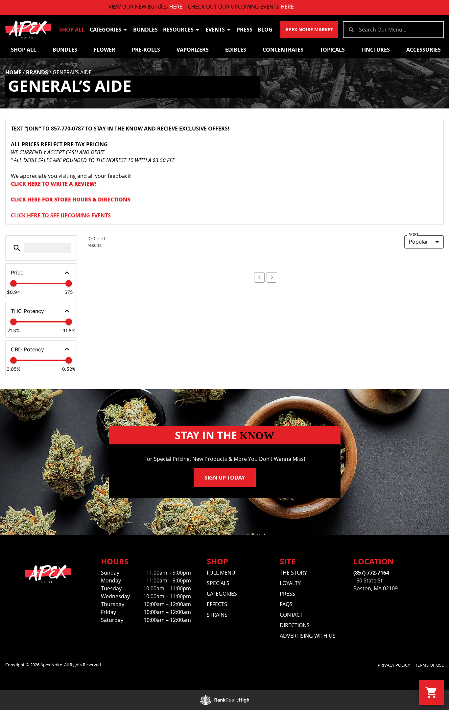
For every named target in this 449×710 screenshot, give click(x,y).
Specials (218, 583)
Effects (217, 604)
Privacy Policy (394, 665)
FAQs (286, 604)
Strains (217, 614)
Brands (37, 72)
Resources (178, 29)
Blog (265, 29)
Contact (291, 614)
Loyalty (290, 583)
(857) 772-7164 (371, 572)
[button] (17, 248)
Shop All (71, 29)
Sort (414, 234)
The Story (293, 572)
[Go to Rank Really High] (224, 700)
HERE (157, 6)
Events (215, 29)
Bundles (145, 29)
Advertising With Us (308, 635)
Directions (295, 625)
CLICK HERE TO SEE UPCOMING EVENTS (61, 215)
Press (244, 29)
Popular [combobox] (418, 241)
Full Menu (221, 572)
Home (13, 72)
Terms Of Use (429, 665)
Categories (105, 29)
